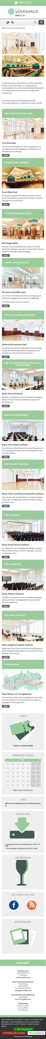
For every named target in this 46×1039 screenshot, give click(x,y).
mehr (5, 155)
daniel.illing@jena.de (23, 999)
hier (40, 103)
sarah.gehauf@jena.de (23, 990)
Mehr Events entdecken (23, 790)
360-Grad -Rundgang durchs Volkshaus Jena (23, 803)
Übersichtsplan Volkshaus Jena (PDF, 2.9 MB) (22, 848)
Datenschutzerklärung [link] (23, 1036)
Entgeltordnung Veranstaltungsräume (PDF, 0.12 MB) (22, 845)
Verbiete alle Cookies (14, 1032)
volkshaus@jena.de (23, 977)
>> (39, 759)
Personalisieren (36, 1032)
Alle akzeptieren (24, 1029)
